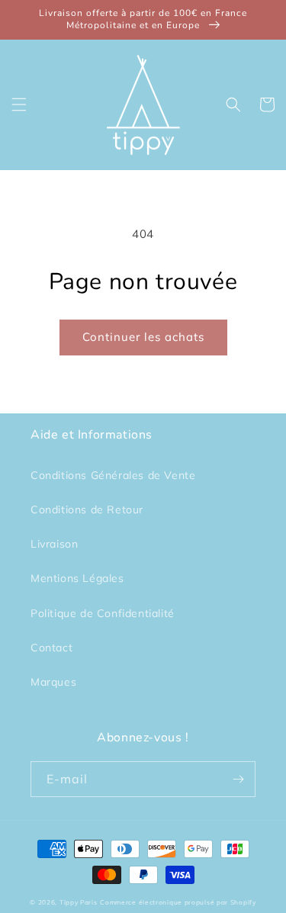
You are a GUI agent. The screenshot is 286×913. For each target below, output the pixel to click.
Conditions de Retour (87, 509)
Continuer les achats (143, 337)
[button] (19, 104)
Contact (51, 647)
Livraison (54, 544)
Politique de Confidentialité (103, 613)
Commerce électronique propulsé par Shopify (177, 902)
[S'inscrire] (238, 779)
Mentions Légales (77, 578)
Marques (53, 682)
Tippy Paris (78, 902)
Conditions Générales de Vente (113, 475)
